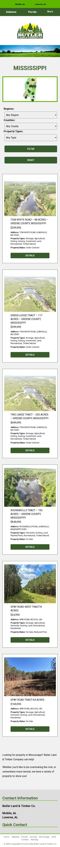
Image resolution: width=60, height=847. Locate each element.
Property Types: (13, 131)
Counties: (9, 120)
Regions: (9, 108)
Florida (32, 11)
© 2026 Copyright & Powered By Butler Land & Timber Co (30, 844)
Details (30, 255)
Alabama (11, 11)
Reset (30, 160)
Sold (54, 837)
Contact (24, 840)
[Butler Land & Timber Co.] (30, 32)
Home (6, 837)
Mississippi (44, 837)
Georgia (33, 837)
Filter (30, 149)
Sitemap (34, 840)
